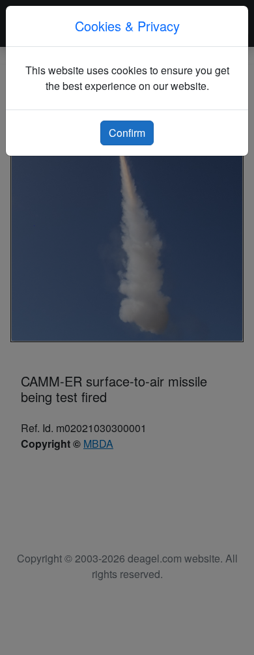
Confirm (127, 132)
